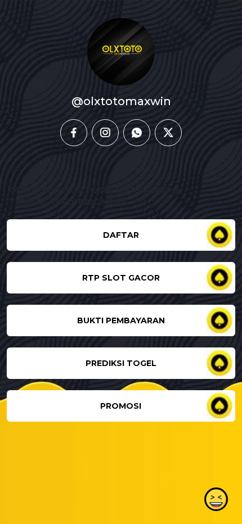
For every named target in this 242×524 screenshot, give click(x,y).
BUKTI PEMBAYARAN (121, 320)
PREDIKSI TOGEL (121, 363)
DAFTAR (121, 235)
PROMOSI (120, 406)
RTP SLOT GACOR (121, 278)
